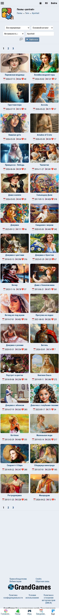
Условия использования (32, 596)
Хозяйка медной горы (44, 75)
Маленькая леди (44, 435)
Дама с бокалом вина (44, 285)
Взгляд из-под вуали (14, 315)
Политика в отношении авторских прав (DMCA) (48, 599)
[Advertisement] (29, 541)
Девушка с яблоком (14, 405)
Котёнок (15, 435)
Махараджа (44, 495)
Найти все (33, 39)
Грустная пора (14, 105)
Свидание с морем (44, 225)
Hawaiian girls (14, 135)
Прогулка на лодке (44, 315)
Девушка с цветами (14, 255)
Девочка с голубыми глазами (44, 405)
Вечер (14, 285)
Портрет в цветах (14, 375)
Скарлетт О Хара (14, 465)
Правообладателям (18, 579)
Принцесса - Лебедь (14, 165)
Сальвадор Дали (44, 195)
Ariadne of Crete (44, 135)
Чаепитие (44, 165)
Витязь (44, 345)
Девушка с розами (14, 345)
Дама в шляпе (14, 195)
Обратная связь (42, 581)
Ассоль (44, 105)
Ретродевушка (15, 495)
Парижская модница (14, 75)
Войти (54, 3)
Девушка (14, 225)
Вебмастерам (15, 581)
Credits (39, 579)
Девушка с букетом (44, 255)
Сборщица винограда (44, 465)
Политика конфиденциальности (13, 596)
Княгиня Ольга (44, 375)
